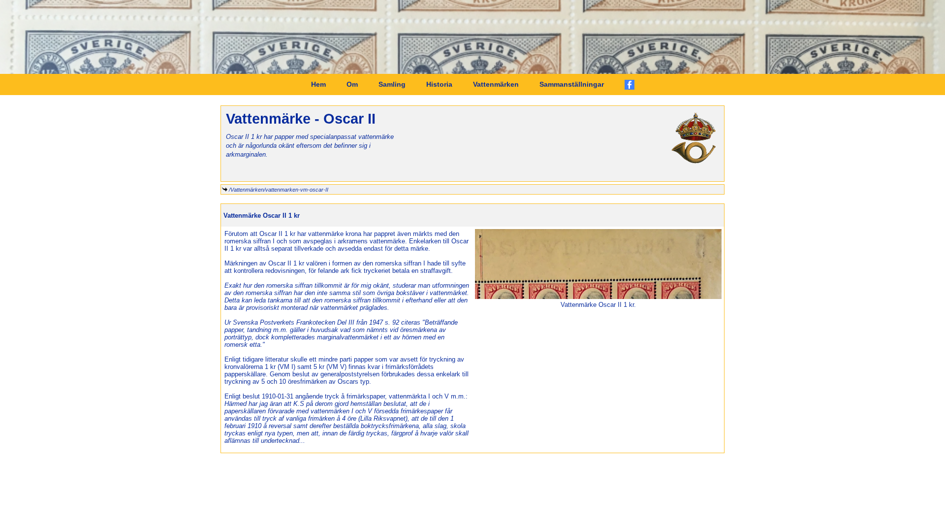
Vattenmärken (496, 84)
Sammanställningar (571, 84)
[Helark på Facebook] (629, 85)
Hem (318, 84)
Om (352, 84)
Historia (439, 84)
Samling (392, 84)
